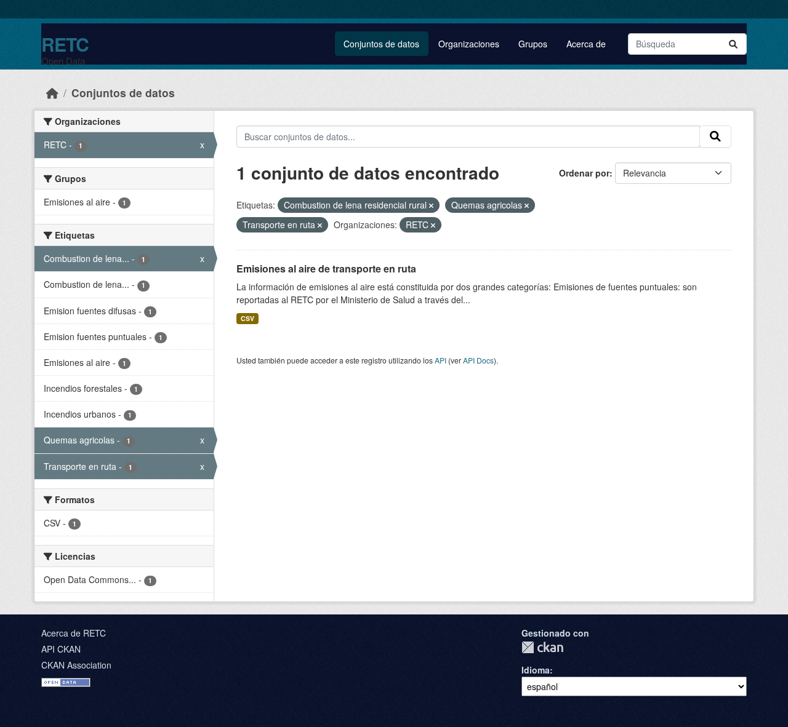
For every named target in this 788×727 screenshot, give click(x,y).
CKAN (542, 647)
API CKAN (61, 649)
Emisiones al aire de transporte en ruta (326, 268)
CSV (247, 318)
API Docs (478, 360)
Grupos (532, 44)
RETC (65, 44)
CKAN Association (76, 665)
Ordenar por (584, 173)
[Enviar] (733, 44)
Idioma (535, 670)
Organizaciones (468, 44)
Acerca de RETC (73, 633)
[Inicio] (52, 92)
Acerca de (586, 44)
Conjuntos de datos (381, 44)
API (440, 360)
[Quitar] (431, 205)
